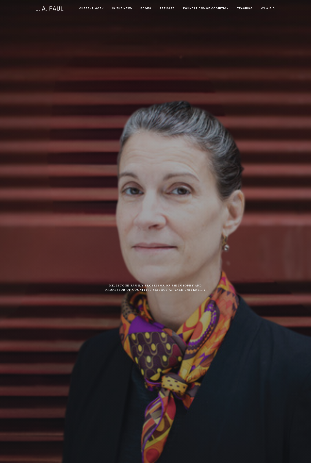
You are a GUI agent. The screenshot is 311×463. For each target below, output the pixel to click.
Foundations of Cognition (206, 8)
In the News (122, 8)
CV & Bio (268, 8)
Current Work (91, 8)
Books (145, 8)
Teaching (245, 8)
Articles (167, 8)
